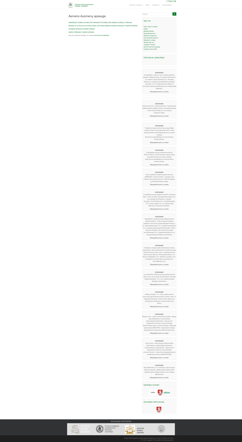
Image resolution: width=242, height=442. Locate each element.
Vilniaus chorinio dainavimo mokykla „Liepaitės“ (84, 5)
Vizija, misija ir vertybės (150, 26)
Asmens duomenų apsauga (152, 47)
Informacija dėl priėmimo (151, 38)
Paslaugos (155, 5)
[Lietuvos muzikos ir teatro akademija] (161, 429)
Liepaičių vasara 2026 (150, 49)
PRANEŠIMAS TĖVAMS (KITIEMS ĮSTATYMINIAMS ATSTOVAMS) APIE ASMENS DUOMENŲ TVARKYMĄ (100, 22)
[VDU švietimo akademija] (107, 429)
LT (167, 1)
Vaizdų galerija (166, 5)
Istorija (146, 29)
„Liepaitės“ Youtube (149, 45)
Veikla (147, 5)
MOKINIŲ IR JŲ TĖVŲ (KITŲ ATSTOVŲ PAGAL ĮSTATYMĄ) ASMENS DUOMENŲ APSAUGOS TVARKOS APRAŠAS (103, 26)
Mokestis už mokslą (149, 40)
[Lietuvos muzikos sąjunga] (134, 429)
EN (169, 1)
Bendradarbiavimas (149, 33)
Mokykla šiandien (149, 31)
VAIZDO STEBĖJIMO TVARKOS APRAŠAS (81, 32)
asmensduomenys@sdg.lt (101, 35)
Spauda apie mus (149, 42)
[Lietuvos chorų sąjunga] (80, 429)
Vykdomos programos (150, 35)
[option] (80, 428)
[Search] (174, 14)
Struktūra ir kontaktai (135, 5)
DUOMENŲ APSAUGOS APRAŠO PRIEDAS (82, 29)
